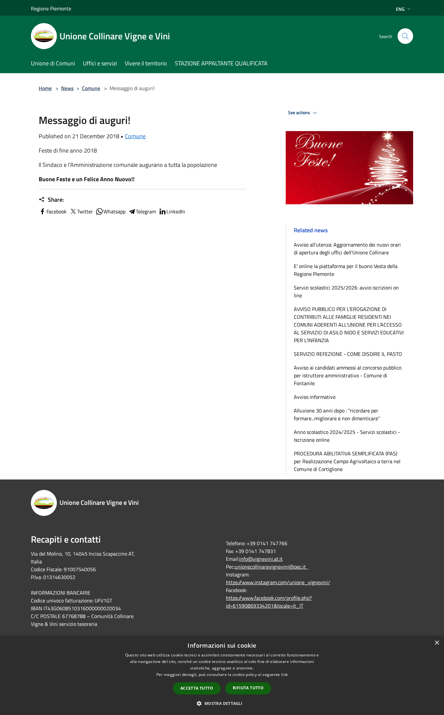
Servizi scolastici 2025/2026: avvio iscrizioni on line (346, 291)
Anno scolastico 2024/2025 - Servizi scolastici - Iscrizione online (347, 436)
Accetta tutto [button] (196, 688)
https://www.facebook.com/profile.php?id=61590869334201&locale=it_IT (269, 602)
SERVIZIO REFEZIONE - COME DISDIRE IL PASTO (348, 354)
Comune (91, 88)
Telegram (146, 211)
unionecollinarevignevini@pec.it (271, 567)
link (284, 674)
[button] (222, 703)
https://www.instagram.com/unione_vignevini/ (278, 582)
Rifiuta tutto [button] (248, 688)
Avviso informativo (314, 397)
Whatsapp (114, 211)
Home (45, 88)
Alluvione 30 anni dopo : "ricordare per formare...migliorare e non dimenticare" (337, 414)
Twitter (85, 211)
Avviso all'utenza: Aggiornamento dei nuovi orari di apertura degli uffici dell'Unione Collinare (347, 248)
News (67, 88)
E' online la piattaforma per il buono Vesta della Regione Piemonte (346, 270)
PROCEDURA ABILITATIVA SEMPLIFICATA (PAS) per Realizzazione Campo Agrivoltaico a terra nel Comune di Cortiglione (347, 461)
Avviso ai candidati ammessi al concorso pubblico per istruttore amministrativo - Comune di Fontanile (347, 375)
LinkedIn (175, 211)
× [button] (436, 643)
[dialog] (222, 675)
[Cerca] (405, 36)
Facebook (56, 211)
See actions (299, 112)
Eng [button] (400, 9)
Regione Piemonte (51, 8)
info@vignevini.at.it (261, 559)
